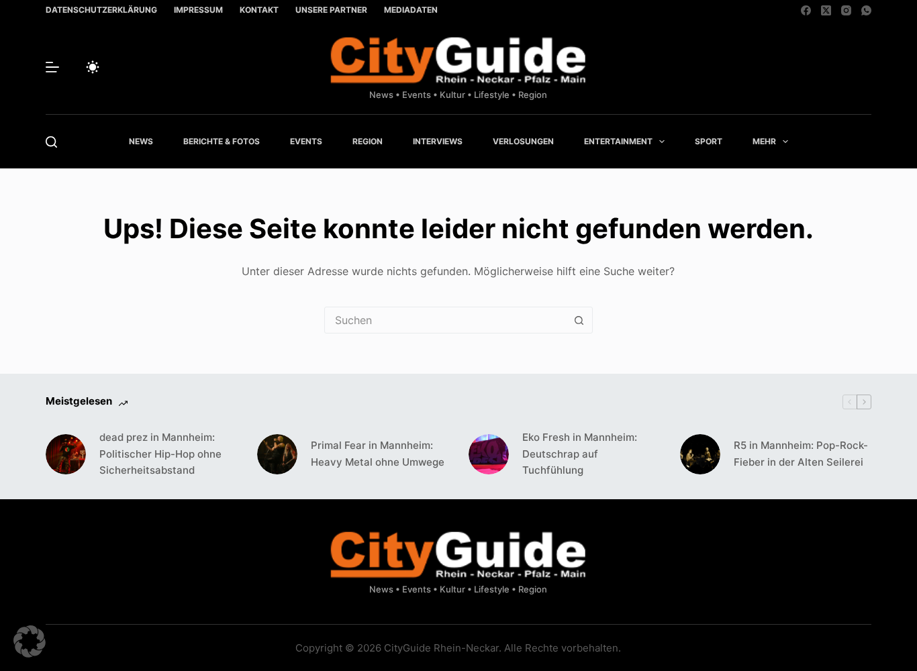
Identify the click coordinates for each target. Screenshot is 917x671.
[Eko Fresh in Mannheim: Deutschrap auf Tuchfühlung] (489, 454)
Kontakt (259, 10)
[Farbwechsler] (92, 67)
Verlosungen (523, 141)
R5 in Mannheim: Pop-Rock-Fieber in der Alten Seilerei (801, 453)
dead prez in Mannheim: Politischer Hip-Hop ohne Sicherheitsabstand (160, 454)
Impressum (198, 10)
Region (367, 141)
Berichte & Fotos (221, 141)
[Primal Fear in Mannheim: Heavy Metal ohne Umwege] (277, 454)
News (141, 141)
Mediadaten (411, 10)
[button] (29, 641)
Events (306, 141)
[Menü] (52, 67)
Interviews (438, 141)
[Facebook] (806, 10)
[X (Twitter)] (826, 10)
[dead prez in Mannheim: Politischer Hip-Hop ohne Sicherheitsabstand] (66, 454)
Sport (708, 141)
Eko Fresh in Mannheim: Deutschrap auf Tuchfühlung (579, 454)
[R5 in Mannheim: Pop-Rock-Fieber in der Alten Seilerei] (700, 454)
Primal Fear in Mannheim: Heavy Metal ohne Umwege (377, 453)
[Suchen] (51, 142)
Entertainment (618, 141)
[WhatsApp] (866, 10)
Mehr (764, 141)
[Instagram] (846, 10)
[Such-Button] (579, 320)
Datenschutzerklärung (101, 10)
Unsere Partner (331, 10)
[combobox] (446, 320)
